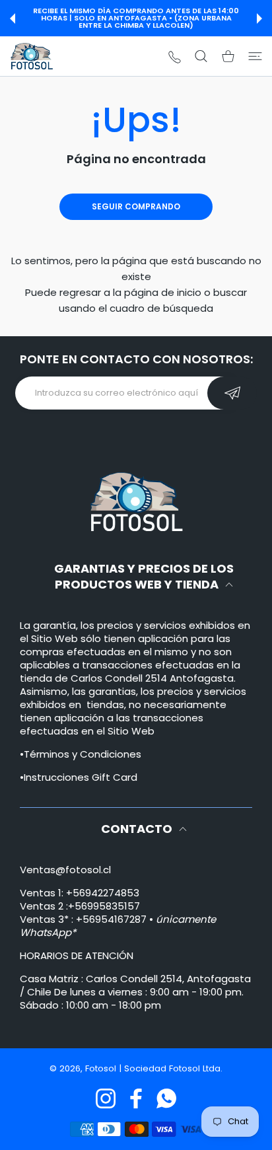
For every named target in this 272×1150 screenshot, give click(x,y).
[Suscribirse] (232, 393)
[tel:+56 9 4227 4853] (174, 56)
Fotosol (102, 1068)
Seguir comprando (136, 206)
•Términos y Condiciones (80, 754)
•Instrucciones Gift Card (78, 777)
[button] (12, 18)
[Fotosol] (31, 56)
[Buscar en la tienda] (201, 56)
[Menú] (255, 56)
